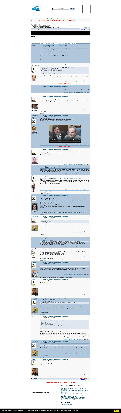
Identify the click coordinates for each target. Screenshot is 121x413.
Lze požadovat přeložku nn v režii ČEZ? (69, 396)
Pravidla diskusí (66, 81)
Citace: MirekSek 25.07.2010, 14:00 (45, 66)
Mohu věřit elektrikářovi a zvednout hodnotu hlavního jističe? (47, 27)
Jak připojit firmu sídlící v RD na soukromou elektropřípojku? (73, 395)
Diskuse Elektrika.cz (37, 24)
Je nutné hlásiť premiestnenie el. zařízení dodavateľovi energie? (73, 397)
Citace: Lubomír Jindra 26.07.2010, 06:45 (46, 240)
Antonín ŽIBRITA (35, 149)
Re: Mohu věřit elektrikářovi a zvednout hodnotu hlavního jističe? (55, 64)
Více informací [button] (75, 410)
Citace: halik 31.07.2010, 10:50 (45, 344)
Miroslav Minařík (35, 63)
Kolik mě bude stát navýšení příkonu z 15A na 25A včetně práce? (74, 393)
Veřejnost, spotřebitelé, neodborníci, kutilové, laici (43, 25)
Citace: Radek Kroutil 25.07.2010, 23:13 (46, 265)
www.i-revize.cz (42, 235)
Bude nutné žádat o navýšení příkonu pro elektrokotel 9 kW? (73, 398)
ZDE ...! (73, 20)
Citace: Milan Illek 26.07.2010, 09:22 (46, 301)
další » (89, 27)
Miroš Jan (33, 279)
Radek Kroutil (34, 195)
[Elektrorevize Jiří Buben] (32, 113)
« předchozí (86, 27)
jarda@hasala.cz (44, 260)
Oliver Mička (34, 175)
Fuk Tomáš (34, 262)
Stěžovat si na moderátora (79, 81)
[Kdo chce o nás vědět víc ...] (32, 84)
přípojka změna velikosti (67, 404)
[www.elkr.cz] (32, 214)
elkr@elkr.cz (44, 213)
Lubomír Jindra (35, 216)
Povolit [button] (116, 410)
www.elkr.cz (42, 214)
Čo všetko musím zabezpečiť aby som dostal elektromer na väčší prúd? (75, 390)
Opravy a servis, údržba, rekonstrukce (41, 26)
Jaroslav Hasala (35, 248)
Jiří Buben (34, 96)
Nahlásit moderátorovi (72, 81)
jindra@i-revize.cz (42, 314)
